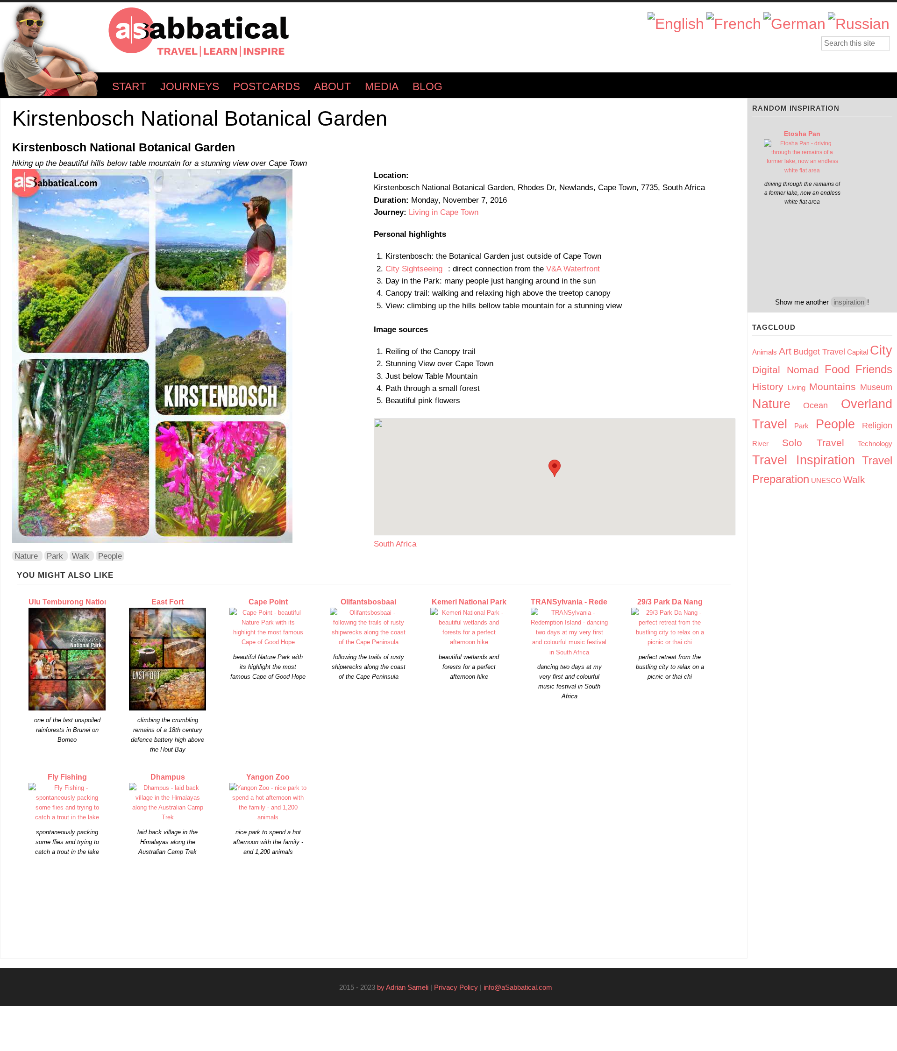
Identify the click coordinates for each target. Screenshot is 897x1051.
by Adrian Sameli (402, 987)
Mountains (832, 386)
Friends (873, 369)
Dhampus (167, 777)
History (767, 386)
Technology (875, 443)
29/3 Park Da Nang (670, 602)
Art (785, 351)
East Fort (167, 602)
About (332, 86)
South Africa (395, 544)
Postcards (266, 86)
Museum (876, 387)
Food (837, 369)
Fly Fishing (67, 777)
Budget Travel (819, 351)
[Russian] (859, 24)
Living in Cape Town (443, 212)
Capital (857, 352)
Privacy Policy (456, 987)
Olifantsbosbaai (368, 602)
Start (129, 86)
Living (796, 387)
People (110, 556)
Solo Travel (813, 442)
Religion (877, 425)
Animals (764, 352)
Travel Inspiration (803, 460)
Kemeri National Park (469, 602)
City (881, 350)
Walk (80, 556)
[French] (733, 24)
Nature (26, 556)
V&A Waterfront (573, 268)
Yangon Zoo (268, 777)
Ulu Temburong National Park (80, 602)
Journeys (189, 86)
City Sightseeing (416, 268)
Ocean (815, 405)
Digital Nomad (785, 369)
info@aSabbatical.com (521, 987)
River (760, 443)
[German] (794, 24)
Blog (427, 86)
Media (382, 86)
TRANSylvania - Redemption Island (593, 602)
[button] (554, 468)
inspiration (848, 302)
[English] (676, 24)
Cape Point (268, 602)
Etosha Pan (802, 133)
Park (55, 556)
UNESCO (826, 480)
